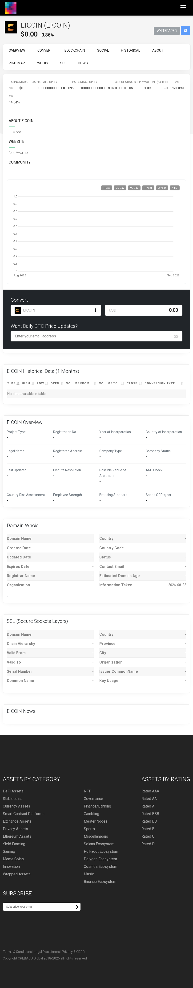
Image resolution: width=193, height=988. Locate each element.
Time (11, 383)
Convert (44, 51)
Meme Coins (13, 859)
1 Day (106, 187)
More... (18, 132)
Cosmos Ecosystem (100, 866)
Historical (130, 51)
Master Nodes (96, 821)
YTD (174, 187)
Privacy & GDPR (73, 952)
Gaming (9, 851)
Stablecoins (12, 798)
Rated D (148, 844)
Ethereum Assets (17, 836)
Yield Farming (14, 844)
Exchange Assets (17, 821)
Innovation (11, 866)
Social (103, 51)
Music (89, 874)
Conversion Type (160, 383)
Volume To (108, 383)
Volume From (77, 383)
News (83, 63)
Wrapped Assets (17, 874)
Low (40, 383)
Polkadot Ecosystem (101, 851)
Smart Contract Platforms (23, 814)
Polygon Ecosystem (100, 859)
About (157, 51)
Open (55, 383)
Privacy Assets (15, 829)
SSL (63, 63)
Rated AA (149, 798)
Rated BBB (150, 814)
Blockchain (74, 51)
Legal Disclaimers (47, 952)
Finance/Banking (97, 806)
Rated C (147, 836)
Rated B (147, 829)
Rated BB (149, 821)
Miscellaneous (96, 836)
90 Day (134, 187)
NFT (87, 791)
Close (132, 383)
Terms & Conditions (17, 952)
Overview (17, 51)
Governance (93, 798)
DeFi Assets (13, 791)
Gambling (91, 814)
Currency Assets (16, 806)
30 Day (120, 187)
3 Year (162, 187)
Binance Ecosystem (100, 881)
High (26, 383)
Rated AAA (150, 791)
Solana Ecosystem (99, 844)
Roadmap (17, 63)
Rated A (147, 806)
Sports (89, 829)
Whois (42, 63)
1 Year (148, 187)
